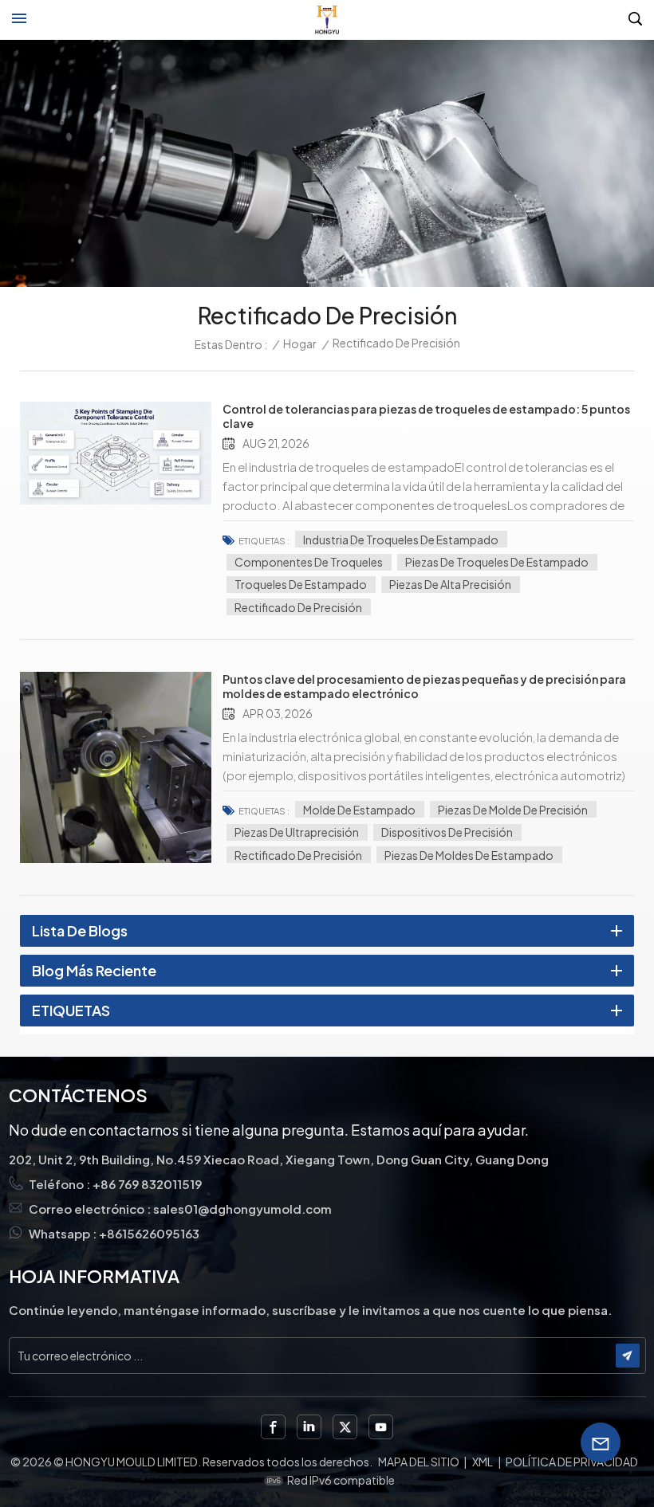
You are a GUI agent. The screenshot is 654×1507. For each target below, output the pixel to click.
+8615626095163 (149, 1233)
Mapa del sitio (418, 1461)
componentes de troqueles (308, 562)
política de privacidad (572, 1461)
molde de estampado (359, 810)
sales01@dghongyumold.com (242, 1208)
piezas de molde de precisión (513, 810)
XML (482, 1461)
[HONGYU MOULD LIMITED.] (327, 20)
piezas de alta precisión (450, 584)
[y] (380, 1427)
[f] (273, 1427)
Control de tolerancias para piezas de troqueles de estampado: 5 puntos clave (426, 416)
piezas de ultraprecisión (296, 832)
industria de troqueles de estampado (400, 539)
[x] (345, 1427)
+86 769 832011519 (147, 1183)
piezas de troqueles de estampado (497, 562)
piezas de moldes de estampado (469, 855)
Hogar (300, 343)
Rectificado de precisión (298, 607)
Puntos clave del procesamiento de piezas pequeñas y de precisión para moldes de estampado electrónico (424, 686)
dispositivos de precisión (447, 832)
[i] (309, 1427)
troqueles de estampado (300, 584)
